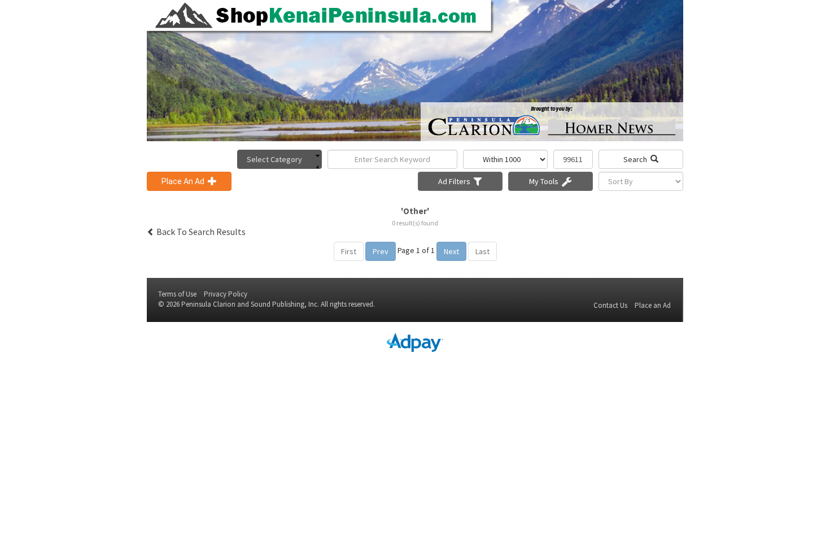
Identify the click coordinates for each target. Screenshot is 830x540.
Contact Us (610, 305)
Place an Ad (653, 305)
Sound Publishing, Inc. (285, 304)
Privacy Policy (225, 294)
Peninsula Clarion (208, 304)
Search (636, 159)
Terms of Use (177, 294)
